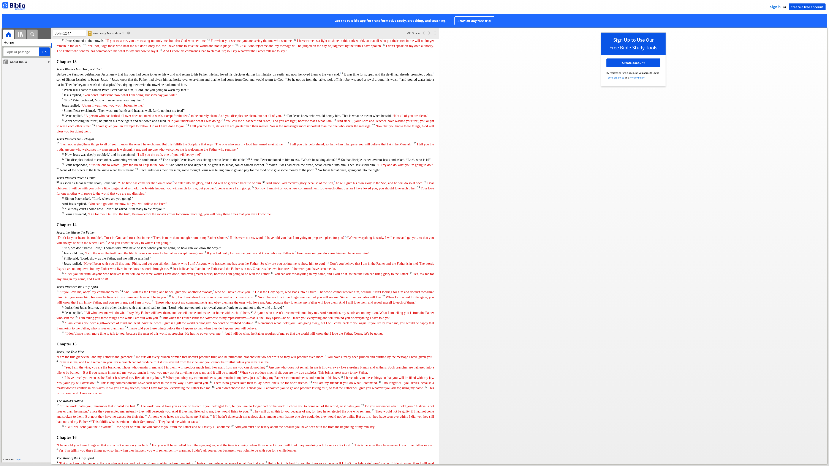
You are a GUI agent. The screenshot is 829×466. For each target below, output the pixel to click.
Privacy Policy (637, 77)
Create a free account (807, 7)
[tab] (8, 35)
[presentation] (8, 35)
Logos (18, 459)
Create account (633, 63)
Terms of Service (615, 77)
